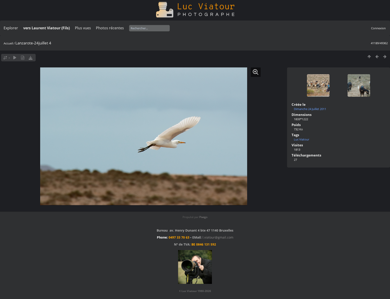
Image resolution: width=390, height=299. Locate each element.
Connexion (378, 28)
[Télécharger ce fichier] (31, 57)
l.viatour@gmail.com (217, 237)
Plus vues (83, 27)
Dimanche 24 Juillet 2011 (310, 109)
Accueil (8, 43)
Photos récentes (110, 27)
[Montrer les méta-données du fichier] (23, 57)
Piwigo (203, 217)
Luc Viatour (301, 139)
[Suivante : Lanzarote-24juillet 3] (385, 56)
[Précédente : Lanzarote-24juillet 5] (377, 56)
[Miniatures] (369, 56)
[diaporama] (15, 57)
